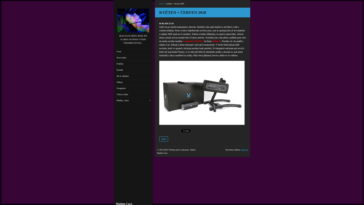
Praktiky (120, 64)
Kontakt (120, 70)
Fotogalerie (121, 88)
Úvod (119, 52)
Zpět (163, 139)
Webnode (244, 150)
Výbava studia (122, 94)
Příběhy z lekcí (123, 101)
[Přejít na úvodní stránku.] (133, 17)
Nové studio (121, 58)
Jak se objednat (123, 76)
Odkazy (120, 82)
